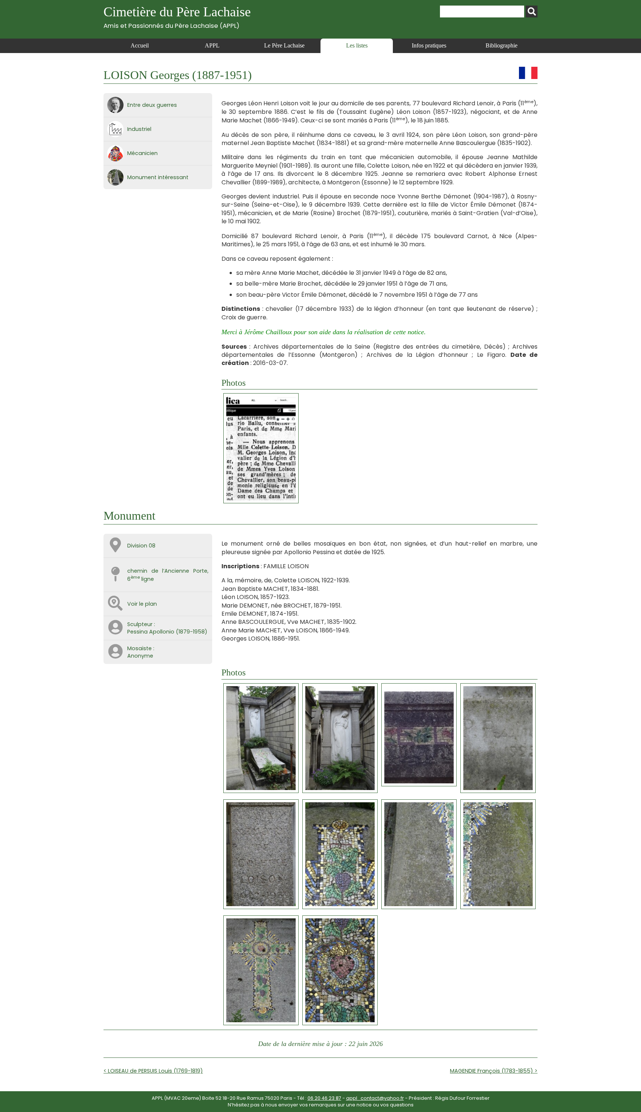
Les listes (357, 45)
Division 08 (141, 545)
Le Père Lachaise (284, 45)
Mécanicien (142, 153)
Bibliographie (501, 45)
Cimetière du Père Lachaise (177, 16)
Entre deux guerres (152, 105)
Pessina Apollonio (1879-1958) (167, 631)
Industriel (139, 129)
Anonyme (140, 655)
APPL (212, 45)
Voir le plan (142, 604)
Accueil (140, 45)
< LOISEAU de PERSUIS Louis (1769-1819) (153, 1071)
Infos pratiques (429, 45)
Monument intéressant (157, 177)
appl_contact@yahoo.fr (375, 1098)
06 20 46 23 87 (324, 1098)
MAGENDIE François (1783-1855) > (494, 1071)
